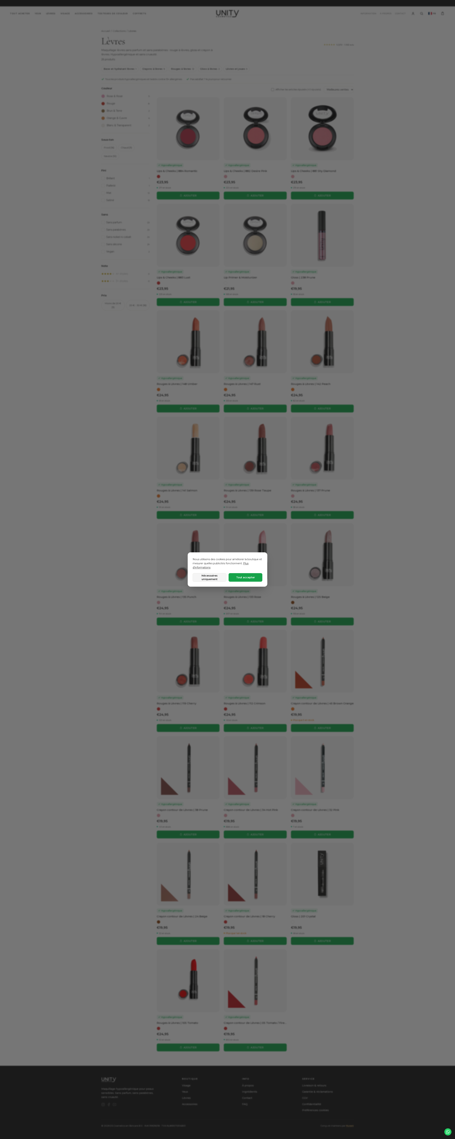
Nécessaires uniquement (210, 577)
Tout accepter (245, 577)
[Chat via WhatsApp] (447, 1131)
